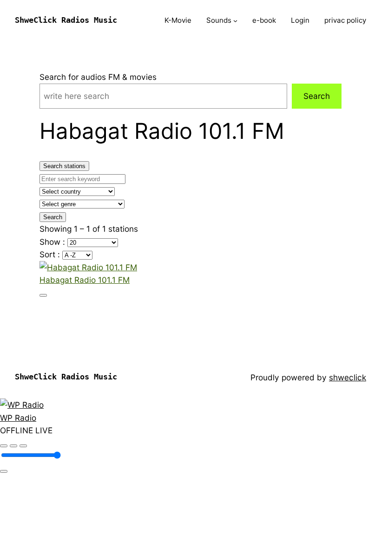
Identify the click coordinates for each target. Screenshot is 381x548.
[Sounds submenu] (235, 21)
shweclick (347, 377)
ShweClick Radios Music (66, 20)
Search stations (64, 166)
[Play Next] (23, 445)
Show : (53, 242)
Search (316, 96)
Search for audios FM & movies (98, 77)
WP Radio (18, 418)
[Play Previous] (3, 445)
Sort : (50, 254)
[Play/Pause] (13, 445)
